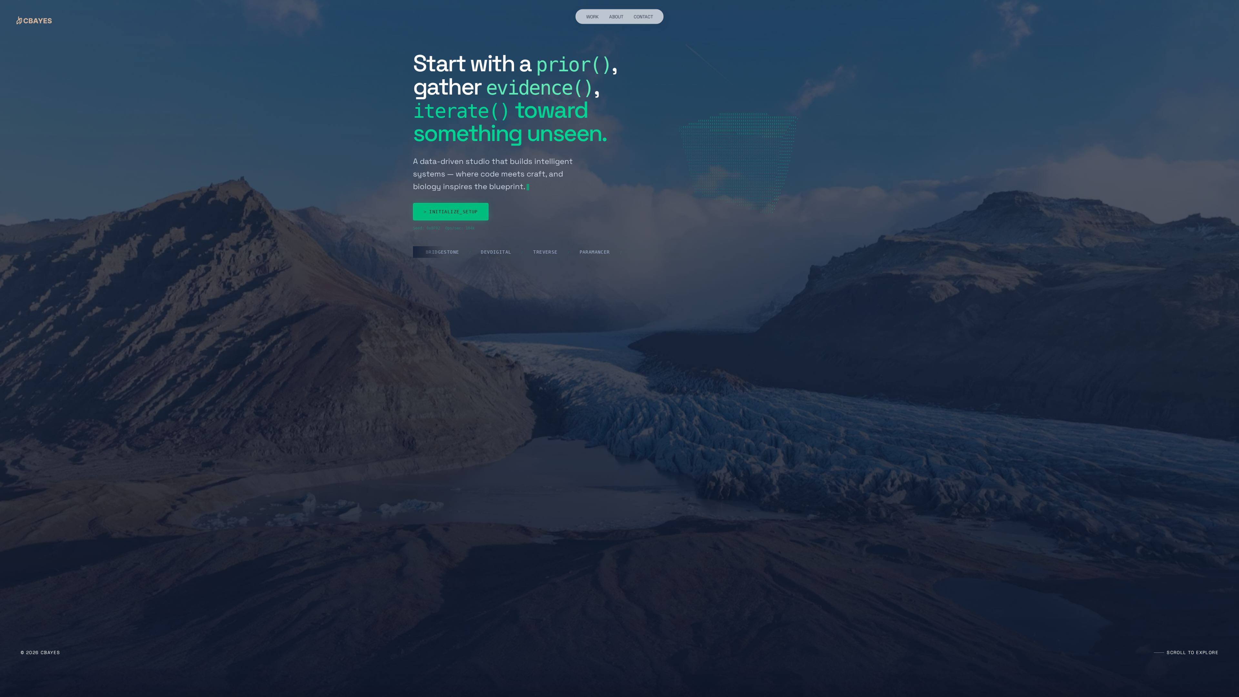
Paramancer (543, 252)
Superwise (594, 252)
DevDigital (444, 252)
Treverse (494, 252)
